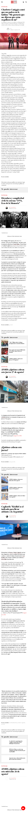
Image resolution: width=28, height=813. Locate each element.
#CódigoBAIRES (6, 603)
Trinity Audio (14, 410)
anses (10, 461)
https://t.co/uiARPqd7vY (8, 432)
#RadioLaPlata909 (6, 601)
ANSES (3, 417)
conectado (14, 183)
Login (23, 182)
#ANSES (17, 432)
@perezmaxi (16, 603)
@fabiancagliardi (16, 601)
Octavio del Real (13, 207)
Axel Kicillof (11, 722)
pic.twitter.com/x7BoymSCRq (9, 434)
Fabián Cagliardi (17, 552)
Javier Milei (4, 559)
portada (11, 324)
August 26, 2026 (18, 435)
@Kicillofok (22, 605)
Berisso (11, 552)
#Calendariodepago (7, 428)
